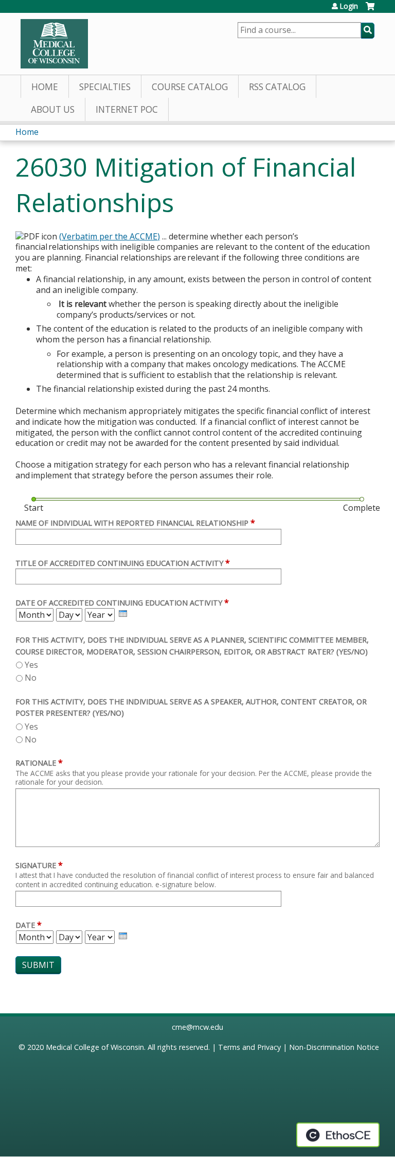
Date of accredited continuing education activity (118, 603)
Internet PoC (127, 109)
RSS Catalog (277, 87)
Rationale (35, 763)
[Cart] (370, 10)
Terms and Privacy (249, 1047)
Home (44, 87)
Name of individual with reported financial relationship (131, 523)
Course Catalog (190, 87)
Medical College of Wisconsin (95, 1047)
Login (348, 6)
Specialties (105, 87)
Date (25, 925)
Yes (31, 664)
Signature (35, 865)
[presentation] (123, 613)
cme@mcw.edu (197, 1027)
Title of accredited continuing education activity (119, 563)
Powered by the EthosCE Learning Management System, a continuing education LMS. (338, 1135)
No (31, 677)
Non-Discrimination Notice (334, 1047)
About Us (53, 109)
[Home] (54, 44)
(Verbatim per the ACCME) (109, 236)
